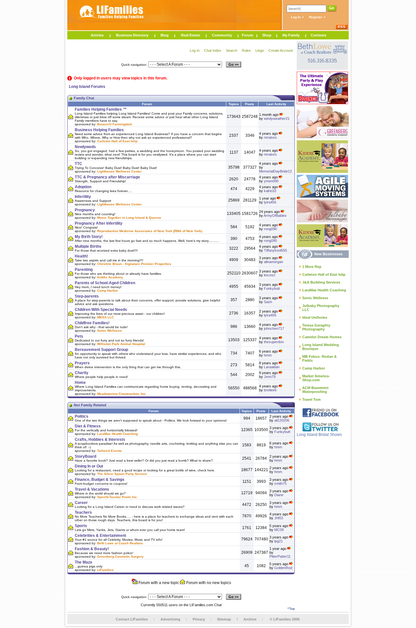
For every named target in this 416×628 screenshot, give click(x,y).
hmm (268, 355)
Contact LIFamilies (132, 619)
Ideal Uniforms (314, 317)
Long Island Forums (87, 86)
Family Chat (84, 98)
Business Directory (132, 35)
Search (231, 50)
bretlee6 (270, 390)
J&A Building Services (321, 282)
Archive (249, 619)
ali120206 (281, 420)
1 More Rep (311, 267)
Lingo (259, 50)
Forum (247, 35)
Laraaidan (272, 367)
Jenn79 (270, 377)
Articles (97, 35)
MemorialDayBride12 (275, 171)
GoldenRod (283, 568)
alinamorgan (273, 262)
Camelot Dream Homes (322, 337)
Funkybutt (272, 288)
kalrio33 (270, 191)
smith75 (280, 483)
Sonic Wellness (315, 298)
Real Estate (190, 35)
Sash (268, 302)
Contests (318, 35)
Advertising (170, 619)
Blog (165, 35)
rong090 (270, 229)
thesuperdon (274, 342)
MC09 (279, 530)
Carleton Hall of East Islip (323, 274)
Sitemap (224, 619)
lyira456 (270, 202)
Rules (246, 50)
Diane (278, 495)
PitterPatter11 (280, 556)
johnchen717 (274, 328)
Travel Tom (311, 399)
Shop (266, 35)
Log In (296, 17)
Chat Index (212, 50)
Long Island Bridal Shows (319, 434)
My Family (291, 35)
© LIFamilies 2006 (285, 619)
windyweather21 (277, 118)
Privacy (199, 619)
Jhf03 (278, 518)
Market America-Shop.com (316, 378)
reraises (270, 137)
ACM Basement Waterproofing (315, 390)
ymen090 (271, 181)
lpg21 (278, 541)
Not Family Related (90, 405)
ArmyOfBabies (275, 215)
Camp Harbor (313, 368)
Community (222, 35)
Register (316, 17)
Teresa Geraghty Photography (316, 327)
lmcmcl (269, 275)
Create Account (280, 50)
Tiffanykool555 (275, 250)
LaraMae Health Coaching (324, 290)
